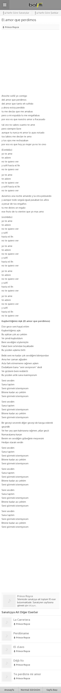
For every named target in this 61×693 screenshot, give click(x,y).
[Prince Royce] (9, 606)
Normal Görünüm (30, 689)
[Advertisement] (30, 61)
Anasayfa (9, 689)
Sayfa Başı (51, 689)
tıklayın (32, 605)
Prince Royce (12, 27)
